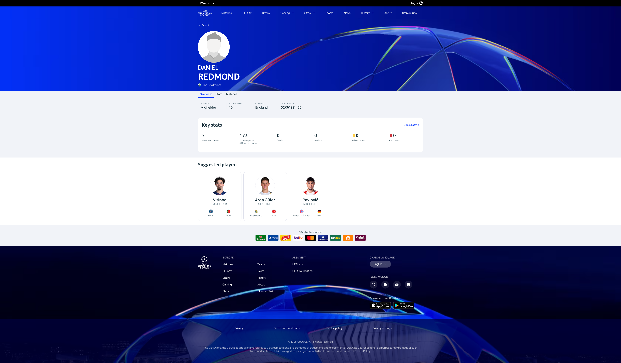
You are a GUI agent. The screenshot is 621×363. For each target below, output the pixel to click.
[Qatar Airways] (360, 238)
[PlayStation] (273, 238)
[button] (287, 13)
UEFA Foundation (302, 271)
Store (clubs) (265, 291)
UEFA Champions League (205, 13)
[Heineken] (261, 238)
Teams (261, 264)
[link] (226, 13)
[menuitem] (227, 13)
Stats (219, 94)
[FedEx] (298, 238)
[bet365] (335, 238)
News (260, 271)
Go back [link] (205, 25)
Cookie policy (334, 328)
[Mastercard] (310, 238)
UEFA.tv (227, 271)
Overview (206, 94)
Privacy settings (382, 328)
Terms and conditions (287, 328)
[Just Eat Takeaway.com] (348, 238)
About (261, 284)
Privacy (239, 328)
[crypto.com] (323, 238)
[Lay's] (285, 238)
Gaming (227, 284)
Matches (231, 94)
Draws (226, 277)
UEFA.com (298, 264)
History (261, 277)
